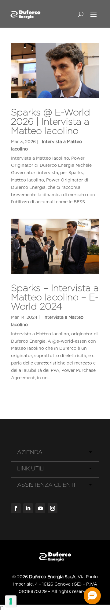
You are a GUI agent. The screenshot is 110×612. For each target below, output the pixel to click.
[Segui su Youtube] (40, 508)
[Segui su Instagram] (52, 508)
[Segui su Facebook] (16, 508)
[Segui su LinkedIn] (28, 508)
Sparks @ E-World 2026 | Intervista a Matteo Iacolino (50, 121)
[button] (92, 595)
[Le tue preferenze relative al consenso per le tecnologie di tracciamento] (10, 601)
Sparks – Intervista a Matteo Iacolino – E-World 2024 (55, 297)
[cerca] (80, 14)
